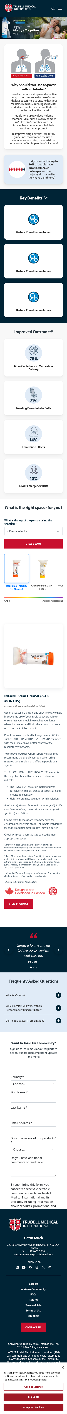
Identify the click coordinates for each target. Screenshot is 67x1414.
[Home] (33, 1224)
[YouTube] (24, 1267)
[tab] (31, 967)
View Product (18, 903)
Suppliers (33, 1316)
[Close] (63, 1367)
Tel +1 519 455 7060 (33, 1251)
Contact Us (33, 1327)
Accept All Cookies (33, 1407)
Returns (33, 1300)
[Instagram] (37, 1267)
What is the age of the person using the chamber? (28, 522)
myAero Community (33, 1289)
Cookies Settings (33, 1386)
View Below (33, 543)
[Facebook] (30, 1267)
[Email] (49, 1267)
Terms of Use (33, 1310)
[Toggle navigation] (60, 8)
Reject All (33, 1397)
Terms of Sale (33, 1305)
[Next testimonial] (58, 950)
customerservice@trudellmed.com (33, 1254)
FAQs (33, 1294)
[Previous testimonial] (8, 950)
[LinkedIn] (17, 1267)
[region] (33, 1388)
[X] (43, 1267)
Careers (33, 1283)
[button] (16, 572)
